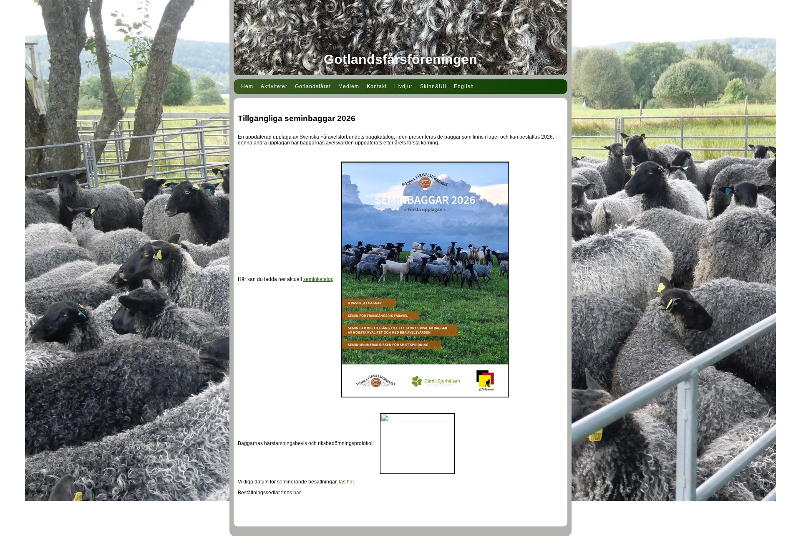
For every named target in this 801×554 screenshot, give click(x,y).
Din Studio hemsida (400, 549)
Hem (247, 86)
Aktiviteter (274, 86)
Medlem (348, 86)
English (464, 86)
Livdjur (403, 86)
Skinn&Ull (433, 86)
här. (297, 493)
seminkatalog (318, 279)
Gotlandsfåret (313, 86)
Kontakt (377, 86)
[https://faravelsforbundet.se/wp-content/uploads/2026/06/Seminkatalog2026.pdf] (425, 279)
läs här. (346, 482)
